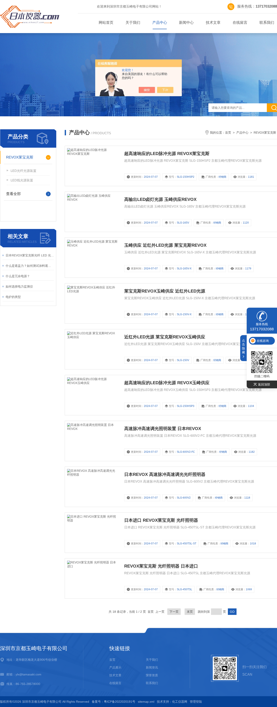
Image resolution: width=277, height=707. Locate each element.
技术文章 (213, 23)
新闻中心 (186, 23)
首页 (228, 132)
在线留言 (240, 23)
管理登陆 (196, 701)
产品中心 (159, 23)
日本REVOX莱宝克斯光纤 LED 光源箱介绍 (30, 255)
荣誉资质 (152, 675)
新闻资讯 (152, 667)
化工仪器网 (179, 701)
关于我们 (133, 23)
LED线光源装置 (22, 180)
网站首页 (106, 23)
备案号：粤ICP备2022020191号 (113, 701)
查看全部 (13, 194)
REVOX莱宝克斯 (19, 157)
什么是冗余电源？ (18, 276)
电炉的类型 (13, 297)
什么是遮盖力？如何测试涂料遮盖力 (30, 265)
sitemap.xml (146, 701)
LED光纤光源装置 (23, 171)
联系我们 (152, 683)
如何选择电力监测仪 (19, 286)
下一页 (174, 611)
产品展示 (115, 667)
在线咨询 (263, 340)
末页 (190, 611)
